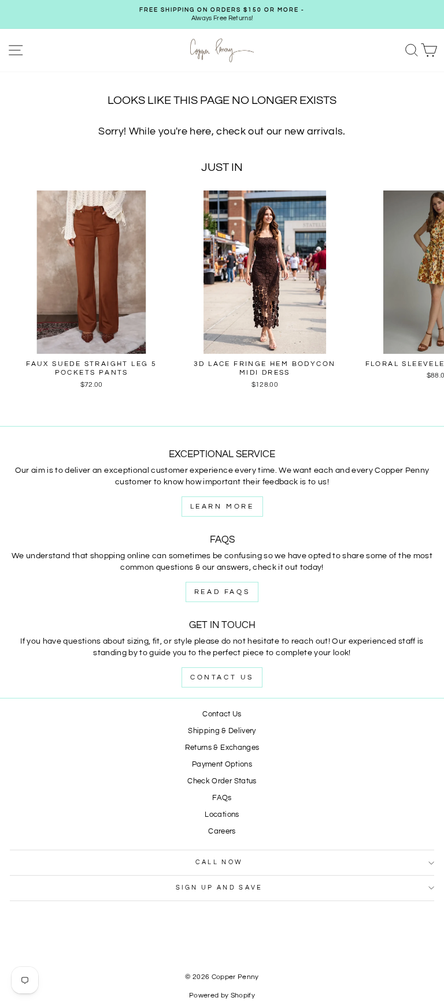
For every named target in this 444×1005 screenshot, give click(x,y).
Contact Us (222, 677)
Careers (221, 831)
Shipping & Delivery (222, 731)
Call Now (219, 862)
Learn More (222, 506)
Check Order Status (221, 781)
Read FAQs (222, 592)
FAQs (221, 798)
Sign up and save (219, 887)
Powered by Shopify (222, 995)
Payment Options (222, 764)
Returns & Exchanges (222, 748)
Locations (222, 815)
